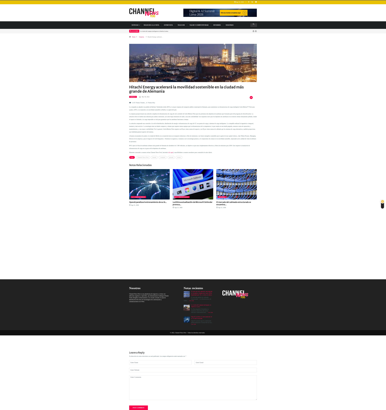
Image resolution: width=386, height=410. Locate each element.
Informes (217, 25)
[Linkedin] (252, 2)
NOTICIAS (135, 25)
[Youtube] (256, 2)
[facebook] (248, 2)
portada (171, 157)
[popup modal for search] (253, 25)
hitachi (154, 157)
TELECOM (181, 25)
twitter (179, 157)
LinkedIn (162, 157)
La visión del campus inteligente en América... (236, 202)
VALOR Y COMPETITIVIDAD (198, 25)
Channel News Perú (143, 157)
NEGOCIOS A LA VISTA (151, 25)
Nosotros (230, 25)
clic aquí (170, 152)
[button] (253, 31)
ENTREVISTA (168, 25)
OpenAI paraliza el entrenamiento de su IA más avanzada (155, 31)
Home (134, 37)
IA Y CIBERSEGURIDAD (138, 197)
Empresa (141, 37)
